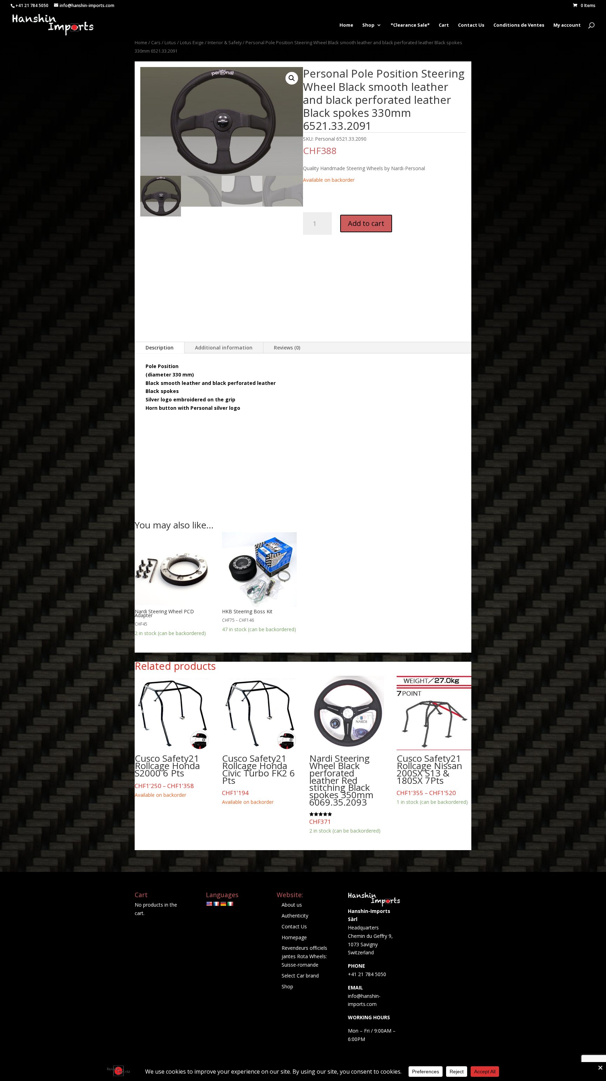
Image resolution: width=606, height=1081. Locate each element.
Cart (444, 25)
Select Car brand (300, 975)
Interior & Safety (225, 42)
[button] (291, 78)
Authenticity (295, 915)
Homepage (294, 937)
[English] (209, 904)
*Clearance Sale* (410, 25)
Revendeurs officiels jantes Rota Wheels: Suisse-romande (304, 956)
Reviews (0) (287, 347)
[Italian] (230, 904)
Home (346, 25)
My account (567, 25)
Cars (156, 42)
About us (292, 904)
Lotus (170, 42)
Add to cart (366, 223)
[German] (223, 904)
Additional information (223, 347)
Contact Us (471, 25)
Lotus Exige (192, 42)
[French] (216, 904)
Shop (368, 25)
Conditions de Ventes (518, 25)
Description (160, 347)
